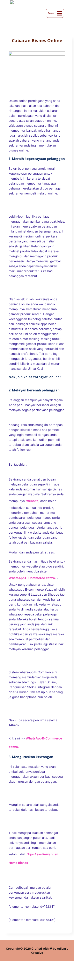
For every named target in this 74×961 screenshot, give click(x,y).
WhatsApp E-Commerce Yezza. (32, 578)
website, (32, 501)
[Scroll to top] (64, 947)
